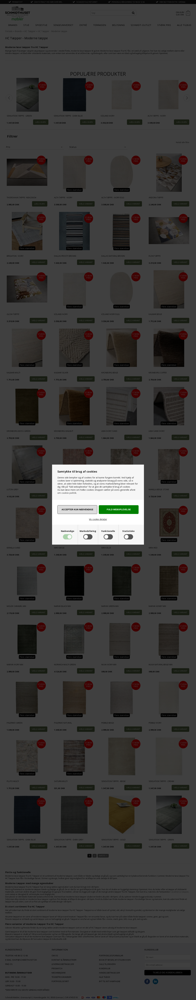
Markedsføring (88, 531)
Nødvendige (67, 531)
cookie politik (68, 492)
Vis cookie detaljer (98, 519)
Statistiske (128, 531)
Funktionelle (108, 531)
